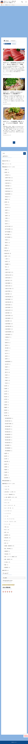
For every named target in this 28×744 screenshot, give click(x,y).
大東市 (7, 269)
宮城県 (6, 388)
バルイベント (7, 163)
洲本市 (7, 223)
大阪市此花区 (8, 304)
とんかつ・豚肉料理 (9, 494)
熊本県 (6, 456)
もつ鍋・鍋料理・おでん (10, 497)
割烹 (6, 532)
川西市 (7, 218)
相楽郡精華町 (8, 194)
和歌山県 (7, 250)
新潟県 (6, 412)
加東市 (7, 210)
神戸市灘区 (8, 234)
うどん (6, 486)
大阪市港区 (8, 312)
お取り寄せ (7, 160)
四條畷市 (7, 264)
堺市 (7, 266)
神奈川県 (7, 461)
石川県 (6, 458)
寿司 (6, 543)
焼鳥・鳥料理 (8, 559)
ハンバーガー (7, 510)
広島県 (6, 402)
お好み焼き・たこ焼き (9, 491)
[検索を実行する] (24, 153)
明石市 (7, 220)
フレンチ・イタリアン (10, 521)
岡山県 (6, 396)
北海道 (6, 248)
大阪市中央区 (9, 272)
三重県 (6, 169)
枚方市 (7, 353)
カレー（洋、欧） (8, 508)
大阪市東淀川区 (9, 302)
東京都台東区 (8, 426)
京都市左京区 (8, 188)
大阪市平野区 (8, 291)
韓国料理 (7, 567)
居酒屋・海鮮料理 (9, 545)
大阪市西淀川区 (9, 326)
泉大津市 (7, 364)
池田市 (7, 358)
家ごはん (7, 540)
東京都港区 (8, 445)
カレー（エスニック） (9, 505)
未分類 (6, 570)
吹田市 (7, 261)
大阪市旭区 (8, 293)
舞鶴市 (7, 199)
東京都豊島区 (8, 450)
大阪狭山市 (8, 337)
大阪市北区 (8, 280)
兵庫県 (6, 202)
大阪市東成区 (9, 299)
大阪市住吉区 (8, 277)
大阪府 (7, 256)
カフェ (6, 502)
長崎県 (6, 466)
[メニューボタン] (26, 2)
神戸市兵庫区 (9, 229)
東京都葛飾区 (8, 448)
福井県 (6, 464)
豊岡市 (7, 245)
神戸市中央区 (9, 226)
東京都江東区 (8, 439)
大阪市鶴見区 (8, 334)
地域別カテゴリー (9, 166)
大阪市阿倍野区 (9, 331)
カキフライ (7, 499)
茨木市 (7, 369)
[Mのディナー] (2, 2)
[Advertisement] (14, 21)
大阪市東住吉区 (9, 296)
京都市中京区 (9, 180)
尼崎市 (7, 215)
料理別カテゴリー (8, 43)
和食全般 (7, 537)
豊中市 (7, 372)
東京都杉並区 (8, 437)
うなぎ (6, 489)
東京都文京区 (8, 431)
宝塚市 (7, 212)
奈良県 (6, 385)
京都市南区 (8, 185)
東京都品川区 (8, 429)
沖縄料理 (7, 551)
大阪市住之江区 (9, 275)
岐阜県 (6, 393)
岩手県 (6, 399)
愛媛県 (6, 407)
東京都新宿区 (8, 434)
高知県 (6, 472)
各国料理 (7, 535)
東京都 (6, 415)
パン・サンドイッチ (9, 518)
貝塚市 (7, 375)
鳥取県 (6, 475)
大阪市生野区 (9, 315)
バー (6, 516)
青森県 (6, 469)
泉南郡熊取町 (8, 361)
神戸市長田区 (8, 237)
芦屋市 (7, 239)
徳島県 (6, 404)
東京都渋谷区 (8, 442)
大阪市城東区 (8, 283)
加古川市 (7, 207)
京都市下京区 (9, 177)
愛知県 (6, 410)
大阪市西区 (8, 320)
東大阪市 (7, 348)
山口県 (6, 391)
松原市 (7, 350)
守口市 (7, 339)
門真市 (7, 377)
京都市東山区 (9, 191)
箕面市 (7, 366)
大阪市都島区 (9, 329)
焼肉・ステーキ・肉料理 (10, 556)
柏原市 (7, 356)
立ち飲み (7, 562)
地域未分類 (7, 253)
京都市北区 (8, 183)
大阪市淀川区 (9, 310)
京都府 (6, 172)
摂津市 (7, 345)
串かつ (6, 529)
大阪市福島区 (9, 318)
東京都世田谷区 (9, 418)
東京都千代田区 (9, 423)
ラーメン (7, 524)
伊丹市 (7, 204)
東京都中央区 (8, 420)
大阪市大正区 (8, 285)
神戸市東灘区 (8, 231)
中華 (6, 526)
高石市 (7, 383)
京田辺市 (7, 175)
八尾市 (7, 258)
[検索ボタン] (22, 2)
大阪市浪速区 (9, 307)
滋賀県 (6, 453)
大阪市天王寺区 (9, 288)
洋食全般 (7, 554)
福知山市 (7, 196)
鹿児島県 (7, 477)
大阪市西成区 (9, 323)
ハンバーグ (7, 513)
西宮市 (7, 242)
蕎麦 (6, 564)
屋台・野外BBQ (8, 548)
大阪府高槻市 (7, 480)
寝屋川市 (7, 342)
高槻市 (7, 380)
